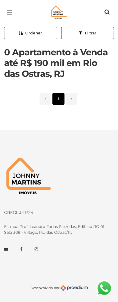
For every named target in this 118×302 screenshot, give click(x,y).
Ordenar (33, 33)
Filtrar (90, 33)
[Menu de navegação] (11, 12)
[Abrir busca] (107, 12)
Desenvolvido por (45, 288)
